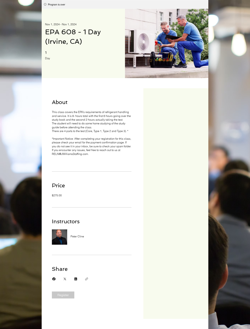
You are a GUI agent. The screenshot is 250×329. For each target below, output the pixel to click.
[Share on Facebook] (54, 279)
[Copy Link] (87, 279)
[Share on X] (65, 279)
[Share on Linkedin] (76, 279)
